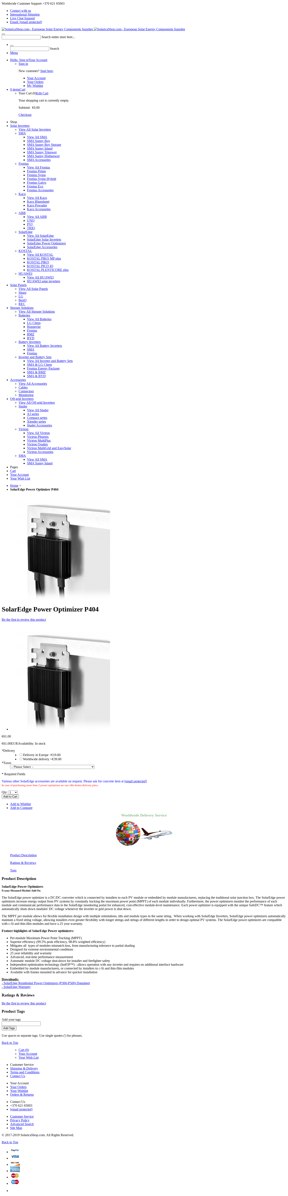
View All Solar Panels (33, 289)
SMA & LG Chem (39, 364)
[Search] (3, 34)
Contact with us (20, 10)
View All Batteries (39, 319)
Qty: (5, 792)
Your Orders (35, 82)
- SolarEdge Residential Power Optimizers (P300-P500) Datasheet (46, 983)
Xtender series (36, 421)
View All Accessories (33, 383)
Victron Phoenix (38, 436)
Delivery (8, 750)
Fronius (24, 163)
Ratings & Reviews (23, 863)
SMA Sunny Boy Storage (44, 144)
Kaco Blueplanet (38, 201)
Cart (17, 89)
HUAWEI (25, 273)
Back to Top (10, 1042)
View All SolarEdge (40, 235)
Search (54, 48)
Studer (23, 406)
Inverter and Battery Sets (35, 357)
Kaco (22, 194)
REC (22, 304)
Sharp (22, 292)
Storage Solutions (22, 308)
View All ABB (37, 217)
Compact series (37, 418)
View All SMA (37, 137)
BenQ (23, 300)
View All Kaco (37, 198)
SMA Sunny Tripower (42, 152)
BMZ (30, 334)
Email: (26, 22)
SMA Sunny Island (39, 148)
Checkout (25, 115)
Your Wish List (20, 478)
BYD (30, 338)
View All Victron (38, 433)
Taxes (6, 763)
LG (21, 296)
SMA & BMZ (36, 372)
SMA (22, 133)
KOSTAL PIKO (38, 262)
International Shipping (25, 14)
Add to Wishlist (20, 804)
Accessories (18, 380)
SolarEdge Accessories (42, 247)
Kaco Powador (37, 205)
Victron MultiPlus (39, 440)
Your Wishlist (19, 1091)
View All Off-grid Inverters (37, 402)
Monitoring (26, 395)
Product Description (23, 855)
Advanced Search (22, 1124)
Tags (13, 870)
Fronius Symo (36, 175)
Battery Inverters (30, 342)
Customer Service (22, 1116)
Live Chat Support (22, 18)
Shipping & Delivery (24, 1068)
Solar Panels (18, 285)
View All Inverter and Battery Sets (50, 361)
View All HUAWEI (40, 277)
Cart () (24, 1050)
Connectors (26, 391)
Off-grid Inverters (22, 399)
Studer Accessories (39, 425)
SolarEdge (25, 232)
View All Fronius (38, 167)
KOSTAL (25, 251)
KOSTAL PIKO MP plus (44, 258)
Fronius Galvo (36, 182)
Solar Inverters (20, 125)
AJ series (33, 414)
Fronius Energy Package (43, 368)
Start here (46, 71)
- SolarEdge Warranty (16, 987)
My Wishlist (35, 85)
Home (14, 485)
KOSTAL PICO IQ (40, 266)
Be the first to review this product (24, 619)
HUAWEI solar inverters (43, 281)
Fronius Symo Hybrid (41, 179)
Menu (14, 53)
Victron (23, 429)
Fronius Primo (36, 171)
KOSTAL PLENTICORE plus (48, 270)
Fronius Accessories (40, 190)
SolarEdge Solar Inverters (44, 239)
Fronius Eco (35, 186)
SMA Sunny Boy (38, 141)
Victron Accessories (40, 452)
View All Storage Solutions (37, 311)
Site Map (16, 1128)
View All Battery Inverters (44, 345)
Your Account (28, 60)
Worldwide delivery (42, 759)
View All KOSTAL (40, 254)
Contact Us (17, 1076)
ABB (22, 213)
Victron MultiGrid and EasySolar (49, 448)
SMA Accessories (39, 160)
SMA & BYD (36, 376)
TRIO (31, 228)
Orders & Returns (22, 1094)
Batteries (24, 315)
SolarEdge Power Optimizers (46, 243)
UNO (31, 220)
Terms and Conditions (24, 1072)
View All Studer (37, 410)
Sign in (23, 64)
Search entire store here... (58, 37)
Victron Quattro (37, 444)
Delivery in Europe (42, 755)
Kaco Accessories (39, 209)
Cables (23, 387)
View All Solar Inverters (35, 129)
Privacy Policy (20, 1120)
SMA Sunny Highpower (43, 156)
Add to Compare (21, 808)
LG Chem (33, 323)
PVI (29, 224)
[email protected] (135, 781)
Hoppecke (34, 326)
